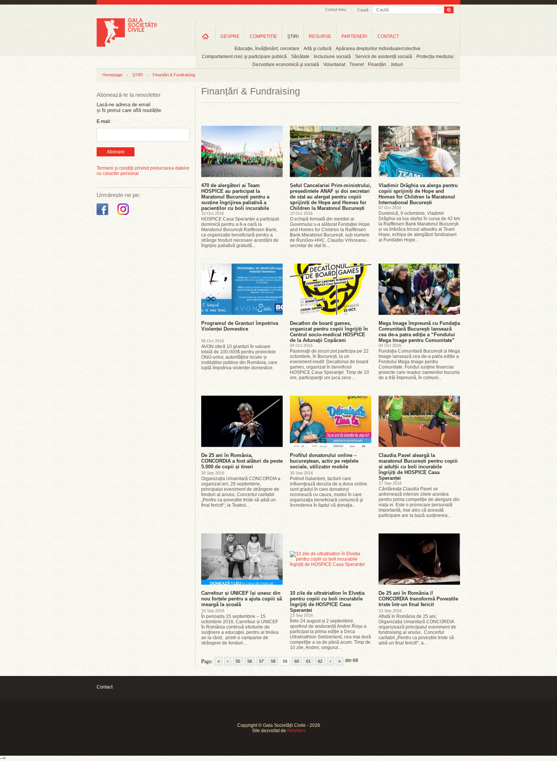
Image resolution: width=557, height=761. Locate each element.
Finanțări (377, 64)
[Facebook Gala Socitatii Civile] (103, 215)
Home (205, 36)
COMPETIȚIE (263, 36)
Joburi (396, 64)
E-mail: (104, 121)
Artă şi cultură (318, 48)
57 (261, 661)
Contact (105, 687)
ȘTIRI (137, 74)
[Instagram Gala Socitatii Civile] (124, 215)
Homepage (112, 74)
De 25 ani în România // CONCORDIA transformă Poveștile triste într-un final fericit (418, 598)
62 (320, 661)
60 (296, 661)
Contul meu (335, 9)
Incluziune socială (332, 56)
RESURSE (320, 36)
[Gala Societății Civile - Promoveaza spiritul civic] (126, 45)
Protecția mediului (435, 56)
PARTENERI (354, 36)
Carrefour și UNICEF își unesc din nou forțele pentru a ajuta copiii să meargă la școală (241, 598)
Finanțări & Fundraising (174, 74)
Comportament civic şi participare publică (244, 56)
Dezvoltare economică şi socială (285, 64)
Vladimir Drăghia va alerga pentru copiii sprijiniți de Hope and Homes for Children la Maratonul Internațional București (418, 194)
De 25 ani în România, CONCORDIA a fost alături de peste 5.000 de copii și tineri (242, 461)
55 (238, 661)
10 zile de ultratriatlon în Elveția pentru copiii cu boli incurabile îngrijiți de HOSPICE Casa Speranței (327, 601)
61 (308, 661)
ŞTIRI (293, 36)
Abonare (116, 151)
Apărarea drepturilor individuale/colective (378, 48)
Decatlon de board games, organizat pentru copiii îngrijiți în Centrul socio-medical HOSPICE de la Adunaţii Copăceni (329, 331)
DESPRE (230, 36)
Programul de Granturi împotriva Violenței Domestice (239, 326)
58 (273, 661)
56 (249, 661)
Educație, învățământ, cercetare (267, 48)
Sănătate (300, 56)
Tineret (356, 64)
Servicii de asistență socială (383, 56)
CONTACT (388, 36)
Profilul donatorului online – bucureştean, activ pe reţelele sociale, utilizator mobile (324, 461)
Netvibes (296, 730)
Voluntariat (334, 64)
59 (285, 661)
